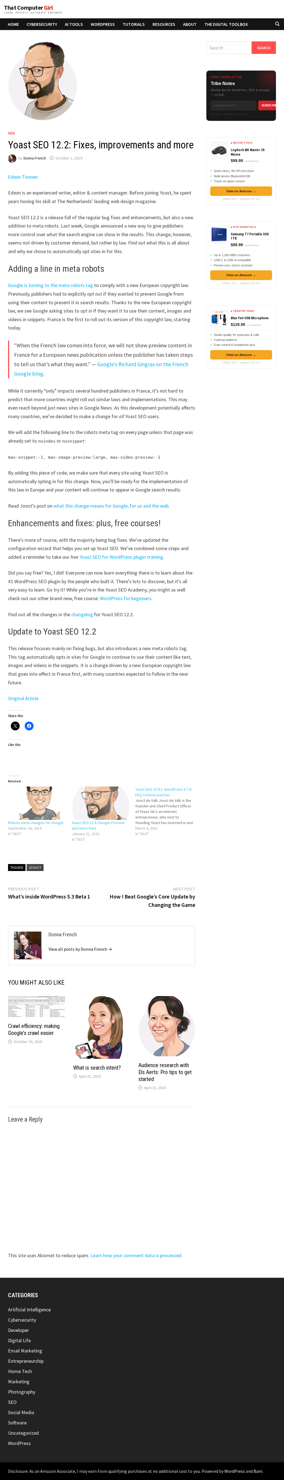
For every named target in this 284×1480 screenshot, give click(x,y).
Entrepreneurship (26, 1361)
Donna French (35, 158)
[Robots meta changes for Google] (37, 803)
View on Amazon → (241, 191)
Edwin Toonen (23, 177)
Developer (18, 1330)
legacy (35, 867)
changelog (82, 614)
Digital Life (19, 1340)
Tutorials (134, 24)
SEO (11, 133)
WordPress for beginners (125, 598)
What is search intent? (97, 1067)
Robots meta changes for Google (36, 822)
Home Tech (20, 1371)
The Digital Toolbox (226, 24)
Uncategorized (23, 1433)
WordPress (103, 24)
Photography (21, 1392)
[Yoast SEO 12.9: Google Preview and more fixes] (101, 803)
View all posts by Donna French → (80, 949)
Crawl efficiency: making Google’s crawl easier (34, 1029)
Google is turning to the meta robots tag (50, 285)
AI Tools (74, 24)
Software (17, 1422)
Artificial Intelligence (29, 1309)
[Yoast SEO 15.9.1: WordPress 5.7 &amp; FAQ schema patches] (167, 812)
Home (13, 24)
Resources (164, 24)
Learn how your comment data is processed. (136, 1255)
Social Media (21, 1412)
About (190, 24)
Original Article (23, 698)
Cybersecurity (42, 24)
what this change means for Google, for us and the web (111, 506)
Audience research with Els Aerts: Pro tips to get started (165, 1072)
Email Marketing (25, 1350)
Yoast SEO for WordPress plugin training (121, 557)
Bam (257, 1471)
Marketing (18, 1381)
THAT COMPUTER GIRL (28, 7)
